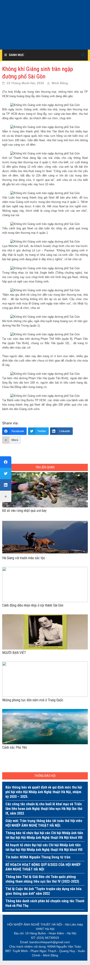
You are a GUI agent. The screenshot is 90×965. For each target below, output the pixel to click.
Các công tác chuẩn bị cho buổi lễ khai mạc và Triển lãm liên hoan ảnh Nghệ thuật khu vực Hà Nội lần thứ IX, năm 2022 (43, 808)
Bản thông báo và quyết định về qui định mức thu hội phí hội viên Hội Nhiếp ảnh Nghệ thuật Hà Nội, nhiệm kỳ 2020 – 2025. (43, 792)
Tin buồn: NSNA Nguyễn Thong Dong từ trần (37, 857)
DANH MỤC (16, 55)
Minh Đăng (60, 83)
